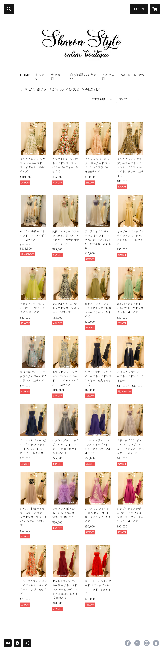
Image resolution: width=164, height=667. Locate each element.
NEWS (139, 75)
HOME (25, 75)
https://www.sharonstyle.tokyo (156, 643)
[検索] (9, 9)
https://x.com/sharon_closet (137, 643)
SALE (125, 75)
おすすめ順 (98, 99)
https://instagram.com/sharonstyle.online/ (147, 643)
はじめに (39, 76)
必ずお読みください (83, 76)
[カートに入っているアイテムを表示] (155, 9)
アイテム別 (108, 76)
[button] (139, 9)
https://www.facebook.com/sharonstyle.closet (128, 643)
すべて (123, 99)
